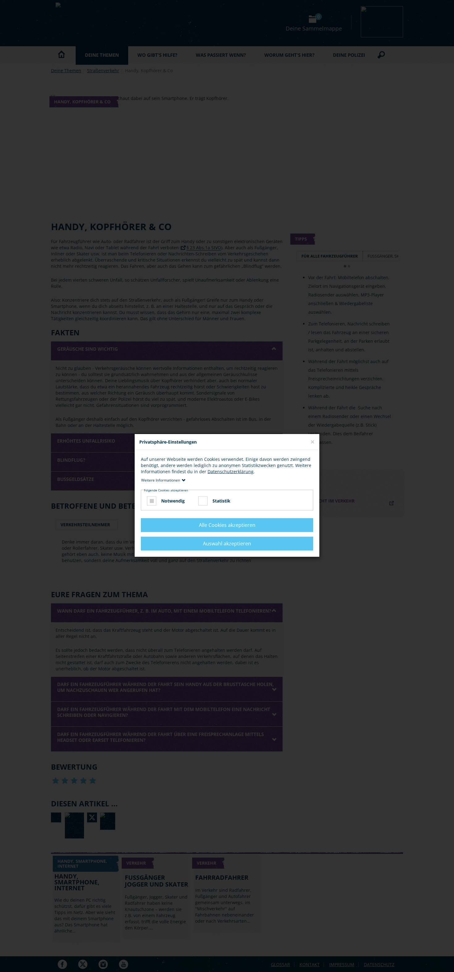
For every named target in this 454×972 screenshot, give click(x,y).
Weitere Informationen (160, 480)
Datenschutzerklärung (231, 471)
